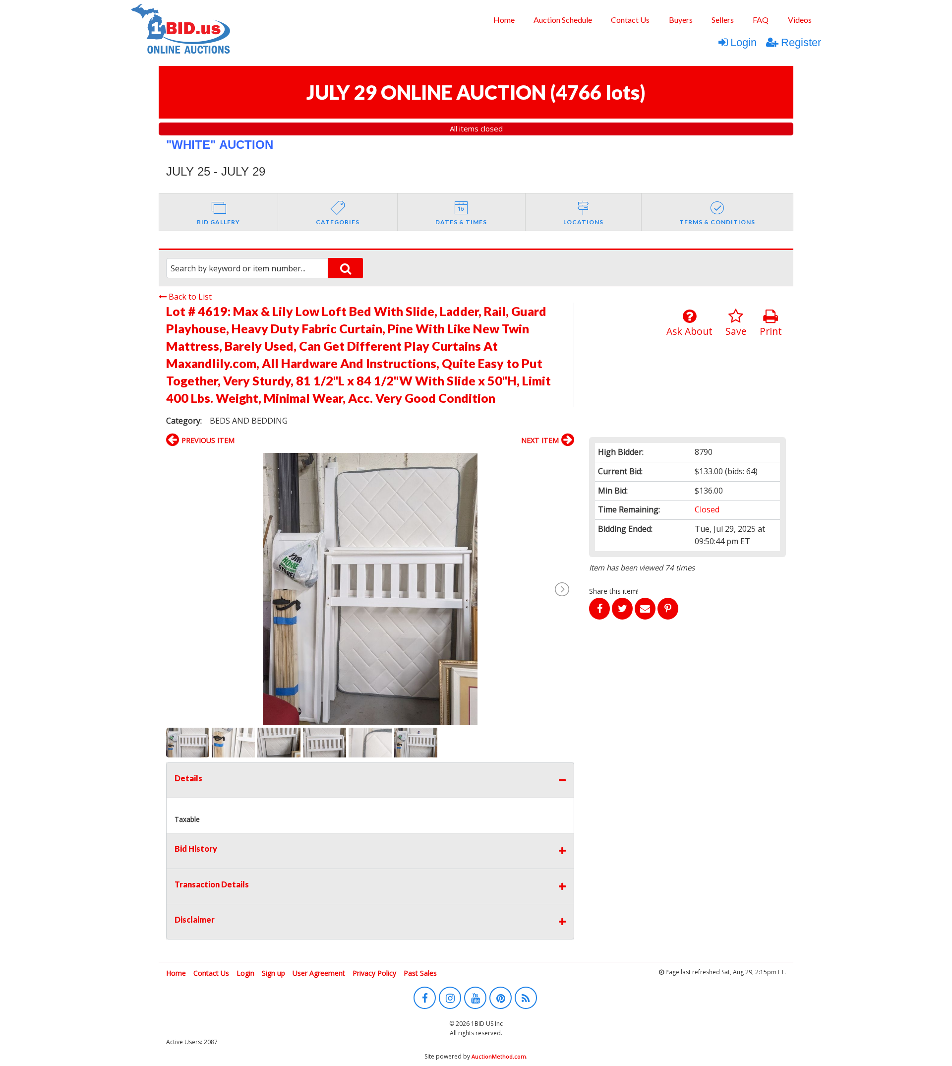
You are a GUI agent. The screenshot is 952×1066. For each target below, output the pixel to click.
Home (504, 19)
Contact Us (630, 19)
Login (743, 42)
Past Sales (420, 973)
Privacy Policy (374, 973)
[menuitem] (503, 19)
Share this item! (614, 591)
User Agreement (319, 973)
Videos (800, 19)
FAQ (761, 19)
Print (771, 331)
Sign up (273, 973)
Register (801, 42)
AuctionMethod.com (499, 1056)
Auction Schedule (563, 19)
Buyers (681, 19)
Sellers (723, 19)
